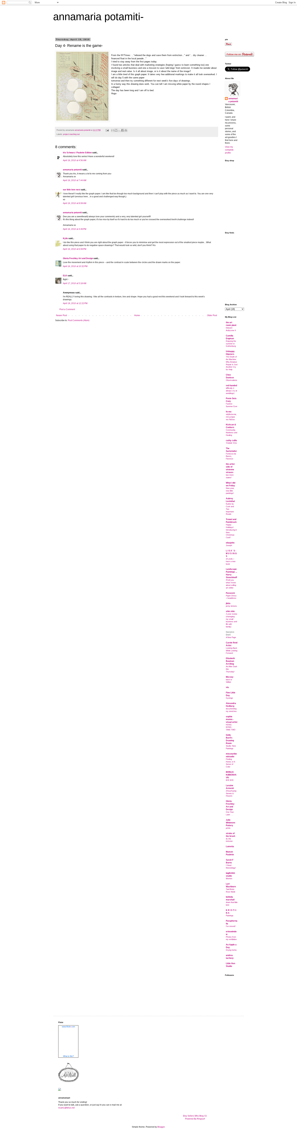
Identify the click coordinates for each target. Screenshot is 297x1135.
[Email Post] (107, 130)
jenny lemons (231, 606)
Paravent (230, 593)
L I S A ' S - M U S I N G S (231, 553)
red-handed (231, 385)
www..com (68, 1027)
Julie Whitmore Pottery (230, 823)
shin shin (230, 611)
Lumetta (230, 846)
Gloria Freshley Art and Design (78, 258)
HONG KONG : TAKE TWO (230, 727)
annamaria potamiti (72, 169)
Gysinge (229, 698)
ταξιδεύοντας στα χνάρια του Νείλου (231, 416)
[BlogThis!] (116, 130)
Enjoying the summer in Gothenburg (231, 343)
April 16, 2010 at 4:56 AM (74, 160)
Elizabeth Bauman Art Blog (230, 661)
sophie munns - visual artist (231, 719)
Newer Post (61, 315)
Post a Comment (67, 309)
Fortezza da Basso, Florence (231, 456)
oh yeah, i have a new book (230, 561)
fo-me (229, 411)
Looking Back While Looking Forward (231, 650)
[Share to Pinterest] (126, 130)
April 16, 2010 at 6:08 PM (74, 249)
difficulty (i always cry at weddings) (231, 390)
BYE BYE (230, 780)
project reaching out (71, 134)
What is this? (68, 1056)
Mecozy (229, 677)
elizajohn (230, 543)
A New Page (231, 637)
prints (228, 828)
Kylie (65, 238)
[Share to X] (119, 130)
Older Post (212, 315)
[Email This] (112, 130)
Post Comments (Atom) (78, 320)
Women (229, 878)
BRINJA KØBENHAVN (231, 775)
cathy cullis (231, 440)
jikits (228, 603)
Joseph (229, 545)
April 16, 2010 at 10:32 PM (75, 266)
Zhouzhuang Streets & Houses (231, 793)
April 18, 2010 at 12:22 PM (75, 303)
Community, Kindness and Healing (231, 432)
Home (137, 315)
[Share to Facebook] (122, 130)
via (227, 687)
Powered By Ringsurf (195, 1119)
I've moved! (230, 926)
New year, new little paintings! (230, 490)
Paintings (229, 916)
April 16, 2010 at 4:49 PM (74, 229)
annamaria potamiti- (98, 16)
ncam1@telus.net (66, 1108)
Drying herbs (231, 950)
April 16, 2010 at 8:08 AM (74, 203)
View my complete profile (229, 150)
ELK (65, 275)
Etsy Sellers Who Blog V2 (195, 1116)
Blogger (161, 1127)
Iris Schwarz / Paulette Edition (77, 152)
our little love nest (71, 189)
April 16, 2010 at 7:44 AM (74, 180)
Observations (231, 380)
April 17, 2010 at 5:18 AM (74, 283)
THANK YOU (231, 443)
